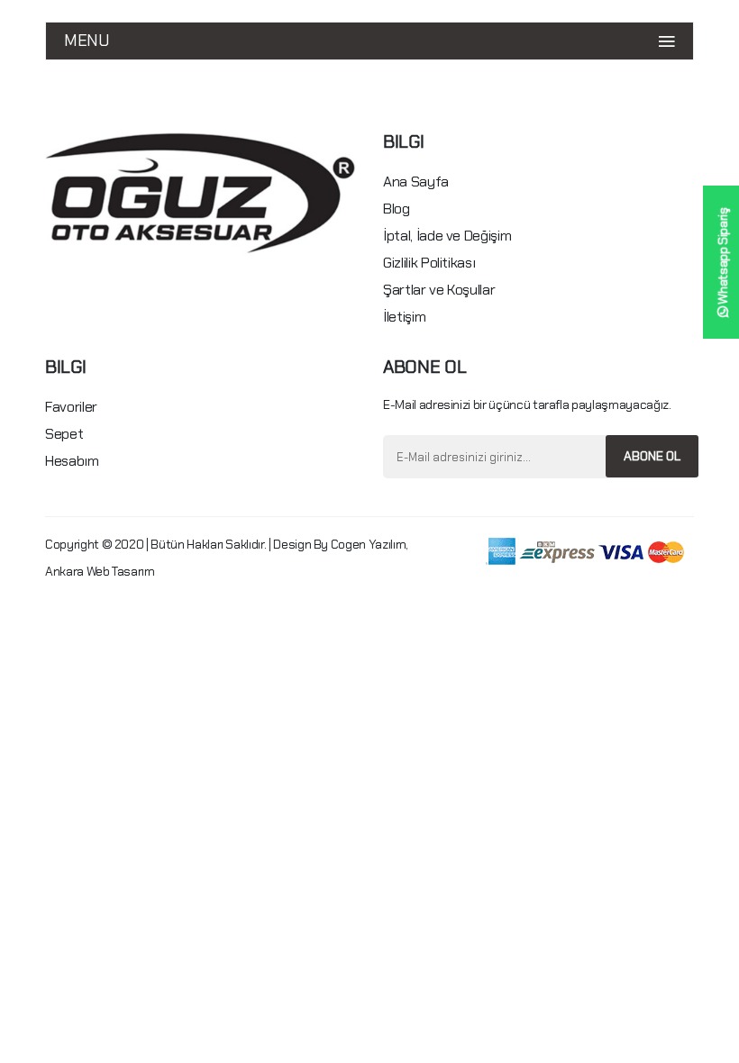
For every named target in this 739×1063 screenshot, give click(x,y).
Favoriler (71, 406)
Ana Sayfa (416, 181)
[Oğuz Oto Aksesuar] (200, 192)
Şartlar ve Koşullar (439, 289)
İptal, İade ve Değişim (447, 235)
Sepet (64, 433)
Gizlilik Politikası (429, 262)
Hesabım (72, 460)
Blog (396, 208)
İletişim (404, 316)
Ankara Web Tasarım (100, 571)
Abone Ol (652, 456)
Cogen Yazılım (368, 544)
